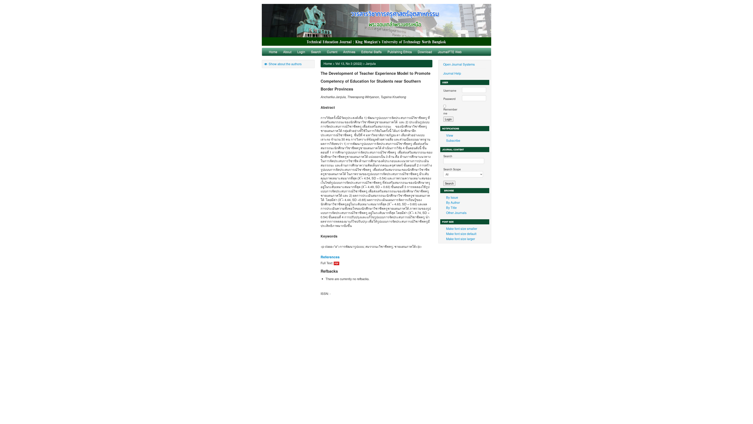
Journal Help (452, 73)
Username (449, 90)
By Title (451, 207)
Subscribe (453, 140)
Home (273, 51)
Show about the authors (285, 64)
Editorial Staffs (371, 51)
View (449, 135)
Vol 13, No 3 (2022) (348, 63)
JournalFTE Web (450, 51)
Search (316, 51)
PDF (336, 263)
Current (332, 51)
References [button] (330, 256)
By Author (453, 202)
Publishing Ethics (399, 51)
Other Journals (456, 212)
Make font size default (461, 233)
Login (301, 51)
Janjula (371, 63)
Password (449, 99)
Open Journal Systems (459, 64)
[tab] (376, 257)
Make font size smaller (461, 228)
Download (425, 51)
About (287, 51)
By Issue (452, 197)
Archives (349, 51)
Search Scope (452, 169)
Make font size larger (460, 239)
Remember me (450, 111)
